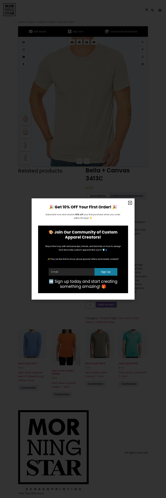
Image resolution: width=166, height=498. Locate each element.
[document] (83, 249)
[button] (130, 203)
